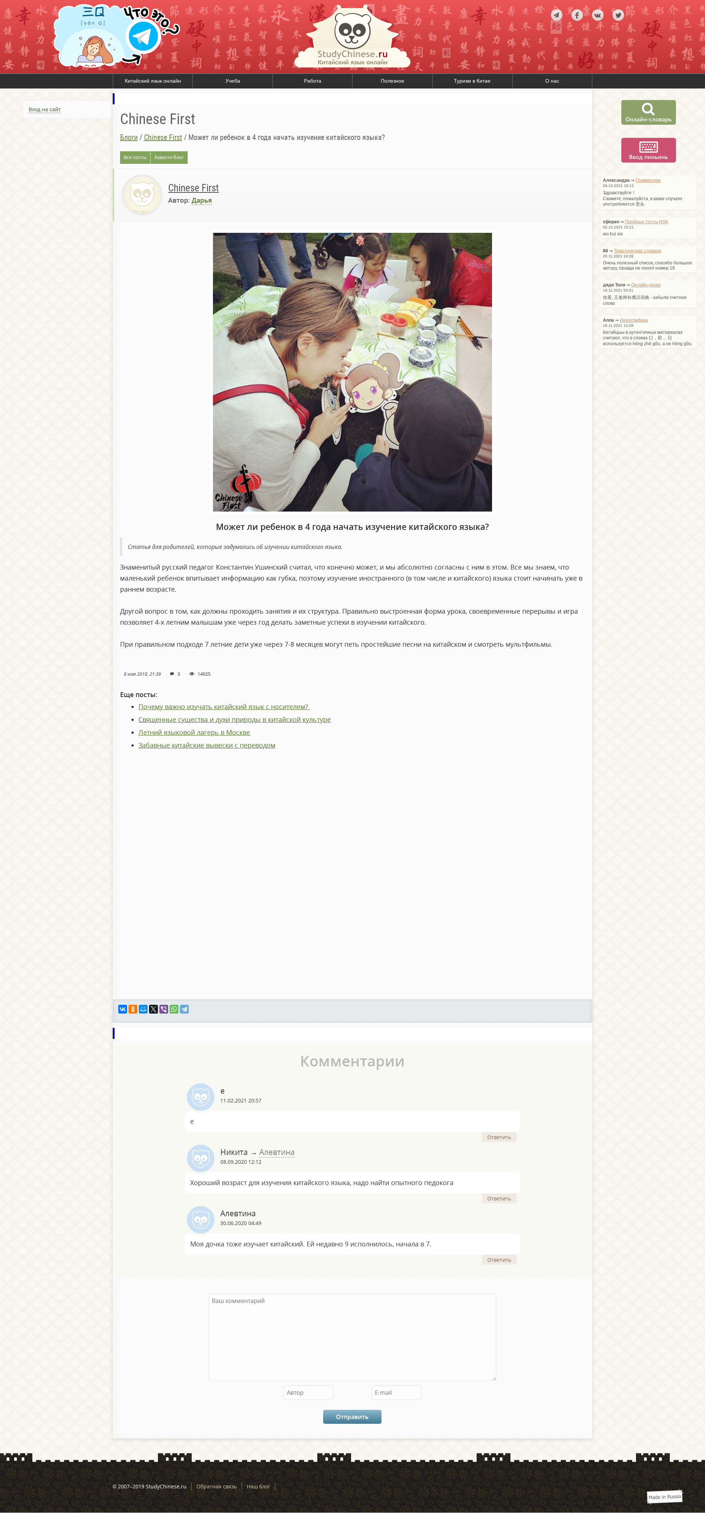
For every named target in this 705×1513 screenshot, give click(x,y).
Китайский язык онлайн (153, 81)
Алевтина (277, 1152)
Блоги (129, 137)
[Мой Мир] (143, 1009)
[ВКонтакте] (122, 1009)
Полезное (392, 81)
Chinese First (163, 137)
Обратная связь (216, 1486)
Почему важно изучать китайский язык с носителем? (224, 706)
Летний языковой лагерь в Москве (194, 732)
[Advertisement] (56, 203)
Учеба (232, 81)
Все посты (135, 157)
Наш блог (258, 1486)
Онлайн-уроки (646, 285)
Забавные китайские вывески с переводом (206, 745)
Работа (312, 81)
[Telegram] (184, 1009)
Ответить (499, 1137)
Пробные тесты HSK (646, 221)
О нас (552, 81)
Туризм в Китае (472, 81)
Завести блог (169, 157)
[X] (153, 1009)
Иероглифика (634, 320)
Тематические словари (637, 250)
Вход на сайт (45, 109)
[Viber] (163, 1009)
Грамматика (648, 180)
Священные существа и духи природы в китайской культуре (234, 719)
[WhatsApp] (174, 1009)
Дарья (202, 200)
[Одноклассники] (133, 1009)
